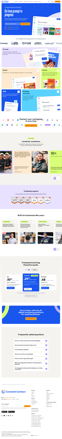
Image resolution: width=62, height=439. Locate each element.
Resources (26, 1)
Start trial (57, 1)
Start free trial (25, 23)
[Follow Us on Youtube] (4, 415)
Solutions (21, 1)
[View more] (31, 57)
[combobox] (35, 435)
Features (16, 1)
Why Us (30, 1)
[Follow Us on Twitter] (12, 415)
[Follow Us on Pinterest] (10, 415)
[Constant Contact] (5, 2)
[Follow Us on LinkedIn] (8, 415)
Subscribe (27, 406)
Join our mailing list (5, 404)
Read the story (17, 171)
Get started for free (30, 318)
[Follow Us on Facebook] (6, 415)
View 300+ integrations (30, 125)
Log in (52, 1)
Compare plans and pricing (30, 295)
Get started (9, 287)
